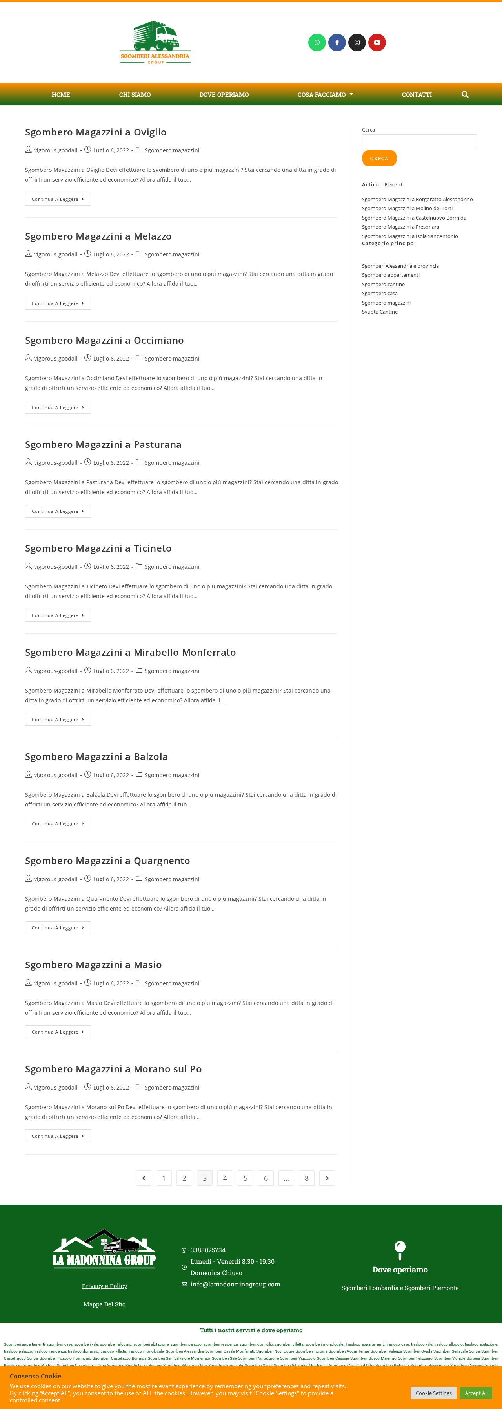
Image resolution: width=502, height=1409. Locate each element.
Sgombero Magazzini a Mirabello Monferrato (130, 652)
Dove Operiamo (224, 94)
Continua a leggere (61, 197)
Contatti (417, 94)
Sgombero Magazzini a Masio (93, 964)
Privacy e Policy (104, 1286)
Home (61, 94)
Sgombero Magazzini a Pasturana (103, 444)
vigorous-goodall (56, 150)
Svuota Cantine (380, 311)
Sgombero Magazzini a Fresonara (400, 226)
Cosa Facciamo (322, 94)
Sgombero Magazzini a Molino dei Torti (407, 208)
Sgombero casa (380, 293)
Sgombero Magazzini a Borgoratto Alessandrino (417, 199)
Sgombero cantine (383, 284)
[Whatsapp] (317, 42)
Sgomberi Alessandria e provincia (400, 265)
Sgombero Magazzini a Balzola (96, 756)
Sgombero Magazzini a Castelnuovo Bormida (414, 217)
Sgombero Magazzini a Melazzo (98, 235)
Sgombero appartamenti (391, 274)
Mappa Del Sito (105, 1304)
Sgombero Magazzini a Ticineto (98, 547)
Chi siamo (135, 94)
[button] (464, 94)
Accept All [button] (476, 1392)
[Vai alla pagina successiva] (327, 1178)
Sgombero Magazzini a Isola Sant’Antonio (410, 236)
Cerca (368, 129)
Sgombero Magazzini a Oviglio (96, 131)
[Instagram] (357, 42)
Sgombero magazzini (172, 150)
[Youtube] (377, 42)
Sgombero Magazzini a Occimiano (104, 340)
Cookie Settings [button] (434, 1392)
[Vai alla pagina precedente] (143, 1178)
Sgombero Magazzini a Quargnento (108, 860)
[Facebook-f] (337, 42)
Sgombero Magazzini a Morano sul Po (113, 1068)
